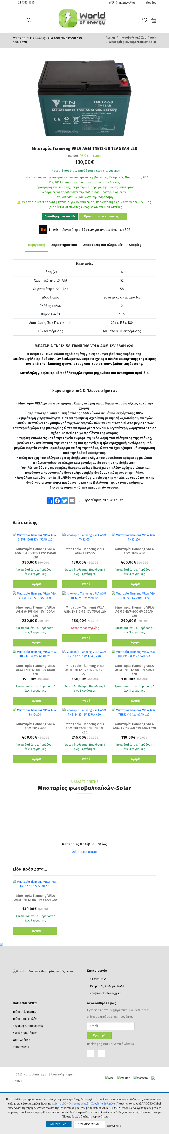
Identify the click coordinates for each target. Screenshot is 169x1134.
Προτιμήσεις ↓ (114, 1125)
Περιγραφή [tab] (36, 245)
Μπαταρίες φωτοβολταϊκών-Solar (132, 42)
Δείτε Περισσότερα (84, 852)
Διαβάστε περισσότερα (94, 1116)
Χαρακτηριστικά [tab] (64, 245)
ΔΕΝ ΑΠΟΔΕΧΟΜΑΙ (89, 1124)
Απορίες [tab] (135, 245)
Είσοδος (150, 3)
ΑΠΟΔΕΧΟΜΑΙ (58, 1124)
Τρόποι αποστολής (25, 1019)
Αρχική (110, 37)
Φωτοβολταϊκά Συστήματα (138, 37)
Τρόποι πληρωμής (24, 1012)
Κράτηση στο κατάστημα (103, 216)
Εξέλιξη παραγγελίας (122, 3)
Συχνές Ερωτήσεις (25, 1033)
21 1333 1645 (26, 2)
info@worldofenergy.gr (105, 993)
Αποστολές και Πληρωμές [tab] (103, 245)
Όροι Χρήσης (21, 1040)
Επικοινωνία (21, 1047)
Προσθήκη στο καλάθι (60, 216)
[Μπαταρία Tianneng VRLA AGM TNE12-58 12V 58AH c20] (84, 98)
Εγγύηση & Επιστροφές (28, 1026)
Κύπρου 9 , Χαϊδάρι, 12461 (107, 986)
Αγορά (36, 584)
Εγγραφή (99, 1035)
